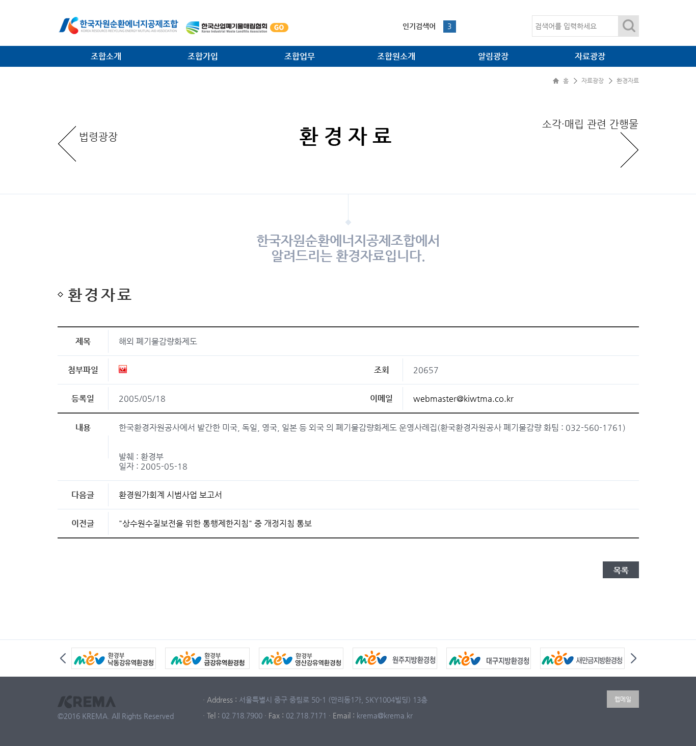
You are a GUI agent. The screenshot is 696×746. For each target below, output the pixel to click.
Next (633, 658)
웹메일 (622, 699)
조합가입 (203, 56)
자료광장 (590, 56)
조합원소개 (396, 56)
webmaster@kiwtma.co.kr (463, 398)
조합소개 (106, 56)
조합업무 (299, 56)
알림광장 (493, 56)
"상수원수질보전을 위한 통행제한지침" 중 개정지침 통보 (215, 523)
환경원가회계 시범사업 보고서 (170, 495)
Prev (63, 658)
